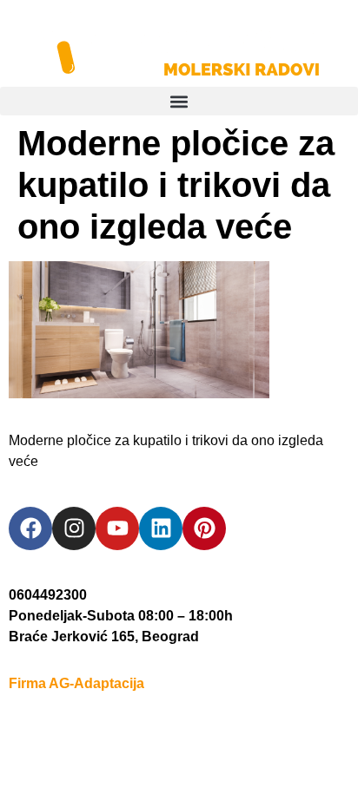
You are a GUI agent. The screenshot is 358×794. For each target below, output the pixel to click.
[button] (179, 101)
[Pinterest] (204, 528)
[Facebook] (30, 528)
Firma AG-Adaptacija (76, 683)
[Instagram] (74, 528)
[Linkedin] (160, 528)
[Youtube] (117, 528)
